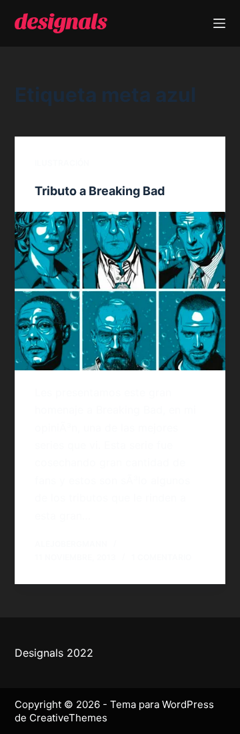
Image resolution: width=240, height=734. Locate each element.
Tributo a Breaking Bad (100, 191)
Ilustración (62, 163)
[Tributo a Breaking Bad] (120, 291)
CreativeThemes (68, 717)
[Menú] (219, 23)
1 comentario (161, 557)
